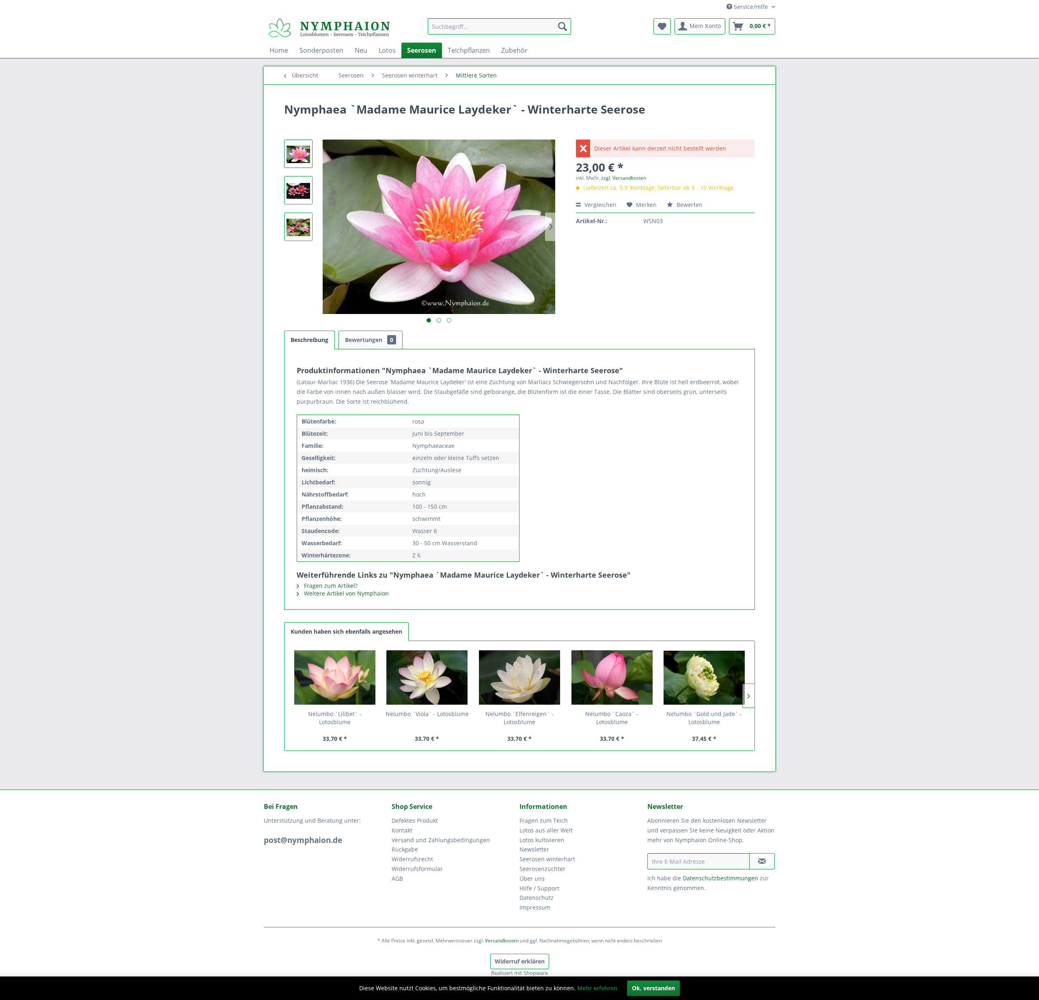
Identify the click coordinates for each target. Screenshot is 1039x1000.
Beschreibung (309, 340)
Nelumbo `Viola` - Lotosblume (427, 714)
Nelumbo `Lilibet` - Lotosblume (335, 718)
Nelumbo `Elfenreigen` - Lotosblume (519, 718)
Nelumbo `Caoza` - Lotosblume (611, 718)
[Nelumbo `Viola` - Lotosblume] (427, 677)
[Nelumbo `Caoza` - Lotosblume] (612, 677)
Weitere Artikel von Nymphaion (345, 593)
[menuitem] (499, 26)
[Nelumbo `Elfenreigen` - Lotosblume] (519, 677)
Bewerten (689, 205)
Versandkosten (502, 940)
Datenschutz (537, 897)
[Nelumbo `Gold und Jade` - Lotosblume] (704, 677)
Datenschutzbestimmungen (720, 878)
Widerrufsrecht (412, 859)
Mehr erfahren (597, 988)
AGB (397, 878)
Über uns (532, 878)
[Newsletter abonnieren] (762, 861)
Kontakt (402, 830)
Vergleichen (600, 205)
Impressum (535, 907)
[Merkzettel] (662, 26)
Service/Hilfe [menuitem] (751, 7)
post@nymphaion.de (303, 840)
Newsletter (534, 849)
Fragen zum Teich (544, 820)
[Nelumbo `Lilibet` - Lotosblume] (335, 677)
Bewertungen (369, 340)
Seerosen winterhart (547, 859)
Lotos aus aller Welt (546, 830)
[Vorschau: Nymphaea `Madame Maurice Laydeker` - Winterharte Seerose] (298, 154)
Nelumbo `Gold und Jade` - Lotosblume (704, 718)
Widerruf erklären (520, 961)
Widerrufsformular (417, 869)
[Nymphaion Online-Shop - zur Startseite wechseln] (329, 28)
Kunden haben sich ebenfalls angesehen (346, 631)
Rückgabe (405, 849)
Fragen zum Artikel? (330, 585)
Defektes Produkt (415, 820)
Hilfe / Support (539, 888)
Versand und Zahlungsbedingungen (441, 840)
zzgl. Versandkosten (623, 177)
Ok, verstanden (653, 988)
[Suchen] (562, 26)
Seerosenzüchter (542, 869)
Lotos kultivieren (542, 840)
